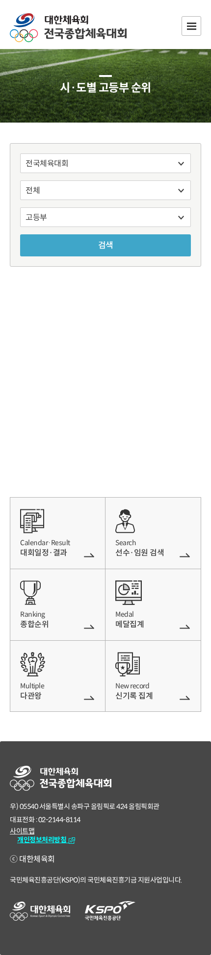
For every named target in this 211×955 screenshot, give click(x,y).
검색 (105, 245)
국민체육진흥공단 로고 (110, 911)
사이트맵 (22, 831)
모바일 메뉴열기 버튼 (191, 26)
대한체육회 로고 (40, 911)
